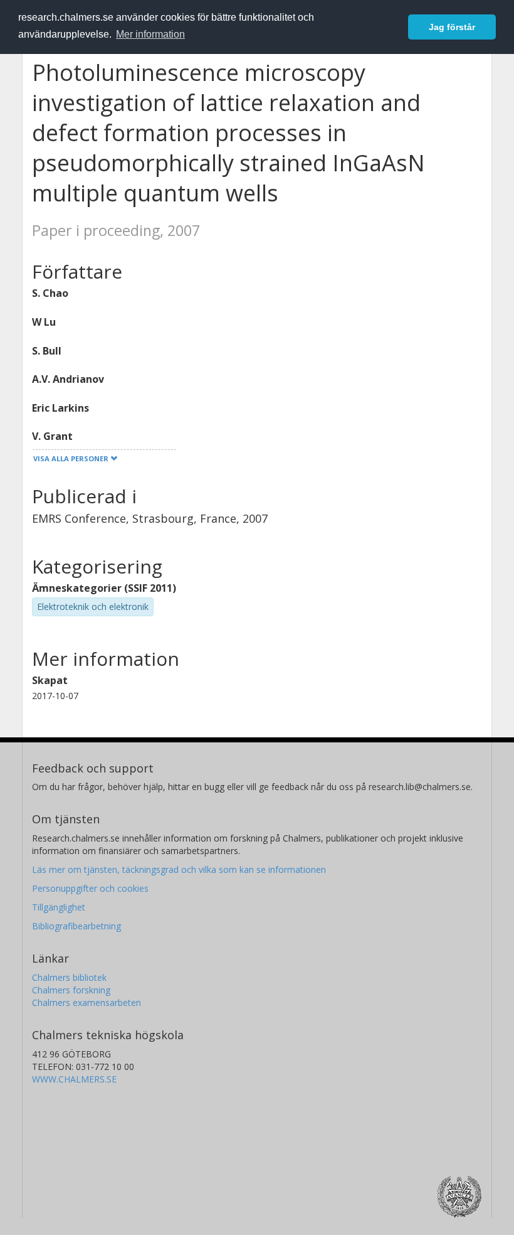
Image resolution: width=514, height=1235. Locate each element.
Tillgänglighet (58, 907)
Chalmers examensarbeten (86, 1002)
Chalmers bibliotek (69, 977)
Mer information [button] (150, 34)
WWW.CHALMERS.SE (74, 1079)
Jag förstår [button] (452, 27)
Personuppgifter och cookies (90, 888)
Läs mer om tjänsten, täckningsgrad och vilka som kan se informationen (179, 869)
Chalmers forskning (71, 990)
